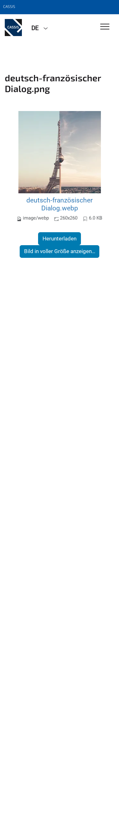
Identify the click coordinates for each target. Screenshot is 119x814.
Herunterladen (59, 238)
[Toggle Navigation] (104, 27)
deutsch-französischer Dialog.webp (59, 204)
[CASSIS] (13, 27)
